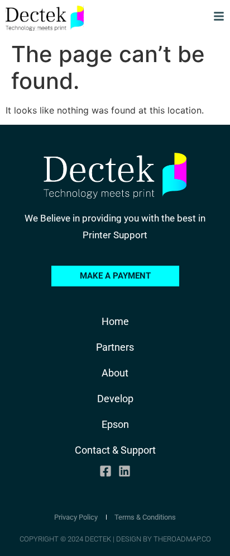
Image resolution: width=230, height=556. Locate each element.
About (115, 373)
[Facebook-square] (105, 470)
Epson (115, 424)
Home (115, 321)
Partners (115, 347)
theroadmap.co (182, 539)
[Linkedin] (124, 470)
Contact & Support (115, 450)
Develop (115, 398)
